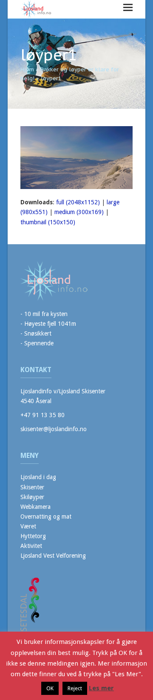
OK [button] (50, 688)
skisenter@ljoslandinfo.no (53, 429)
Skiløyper (32, 497)
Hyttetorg (33, 536)
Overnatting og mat (45, 516)
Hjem (27, 69)
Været (28, 526)
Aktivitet (31, 545)
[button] (128, 7)
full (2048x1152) (78, 202)
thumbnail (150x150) (47, 222)
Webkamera (35, 506)
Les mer (101, 688)
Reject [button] (75, 688)
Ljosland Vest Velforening (53, 555)
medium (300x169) (79, 212)
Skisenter (32, 487)
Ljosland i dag (38, 477)
